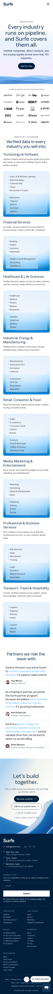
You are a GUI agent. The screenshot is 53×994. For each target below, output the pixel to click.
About (29, 933)
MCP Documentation (10, 965)
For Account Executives (12, 935)
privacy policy (36, 899)
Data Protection (36, 983)
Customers (31, 935)
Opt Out (39, 986)
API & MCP (7, 917)
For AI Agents (8, 943)
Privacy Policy (16, 979)
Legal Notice (24, 983)
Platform (6, 914)
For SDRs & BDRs (9, 933)
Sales (29, 914)
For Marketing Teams (10, 941)
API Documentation (10, 962)
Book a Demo (32, 946)
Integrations (7, 922)
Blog (5, 957)
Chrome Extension (10, 920)
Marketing (31, 920)
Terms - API (15, 983)
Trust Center (7, 970)
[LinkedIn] (25, 846)
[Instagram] (30, 846)
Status (7, 979)
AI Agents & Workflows (35, 922)
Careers (30, 938)
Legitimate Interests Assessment (23, 986)
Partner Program (9, 967)
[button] (48, 4)
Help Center (7, 959)
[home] (8, 4)
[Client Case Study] (45, 102)
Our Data (30, 941)
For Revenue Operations (12, 938)
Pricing (29, 943)
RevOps (30, 917)
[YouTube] (34, 846)
